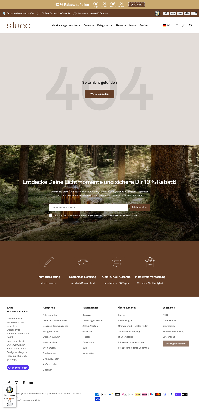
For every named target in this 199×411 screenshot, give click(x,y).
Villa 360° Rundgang (129, 331)
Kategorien (103, 25)
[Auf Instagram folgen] (16, 383)
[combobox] (166, 25)
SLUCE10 (137, 4)
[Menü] (14, 386)
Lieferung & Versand (93, 320)
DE (168, 25)
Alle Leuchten (50, 315)
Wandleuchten (50, 342)
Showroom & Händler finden (133, 326)
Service (144, 25)
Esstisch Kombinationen (55, 326)
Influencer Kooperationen (131, 342)
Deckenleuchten (51, 336)
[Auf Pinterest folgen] (24, 383)
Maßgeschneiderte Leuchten (133, 347)
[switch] (10, 404)
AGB (165, 315)
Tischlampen (49, 353)
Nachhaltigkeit (125, 320)
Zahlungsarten (90, 326)
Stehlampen (49, 347)
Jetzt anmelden (139, 207)
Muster (86, 336)
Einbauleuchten (51, 358)
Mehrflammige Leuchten (65, 25)
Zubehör (47, 369)
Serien (87, 25)
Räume (119, 25)
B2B (84, 347)
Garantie (87, 331)
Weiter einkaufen (99, 94)
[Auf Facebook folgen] (9, 383)
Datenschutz (169, 320)
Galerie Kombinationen (55, 320)
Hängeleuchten (51, 331)
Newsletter (88, 353)
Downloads (88, 342)
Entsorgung (169, 336)
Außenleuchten (51, 364)
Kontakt (86, 315)
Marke (132, 25)
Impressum (169, 326)
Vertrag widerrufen (176, 343)
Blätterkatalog (125, 336)
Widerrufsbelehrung (173, 331)
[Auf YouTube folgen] (31, 383)
